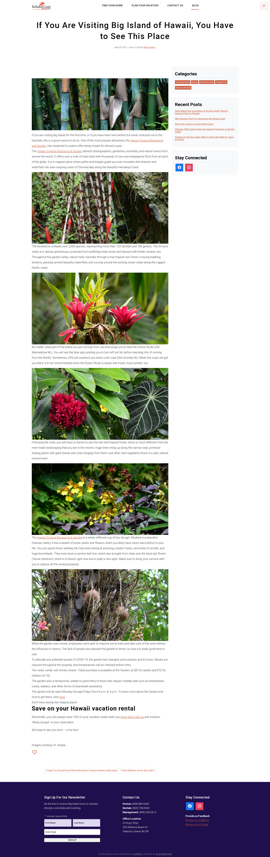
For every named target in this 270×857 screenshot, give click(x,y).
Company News (183, 82)
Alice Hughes (149, 47)
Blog (195, 5)
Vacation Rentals (144, 55)
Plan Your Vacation (145, 5)
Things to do (131, 55)
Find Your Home (112, 5)
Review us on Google (196, 824)
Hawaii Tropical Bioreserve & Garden (59, 151)
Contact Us (175, 5)
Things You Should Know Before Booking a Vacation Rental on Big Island (82, 770)
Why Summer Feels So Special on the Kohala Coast (200, 118)
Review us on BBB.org (197, 820)
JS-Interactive (164, 854)
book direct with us (132, 717)
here (62, 697)
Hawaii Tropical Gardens (77, 763)
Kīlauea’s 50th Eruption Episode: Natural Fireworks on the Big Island (204, 130)
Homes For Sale (207, 82)
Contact (138, 854)
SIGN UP (72, 840)
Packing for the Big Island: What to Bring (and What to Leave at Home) (204, 138)
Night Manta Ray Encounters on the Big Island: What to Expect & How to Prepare (201, 112)
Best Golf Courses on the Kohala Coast (194, 124)
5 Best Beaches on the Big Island (137, 770)
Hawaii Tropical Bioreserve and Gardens (49, 763)
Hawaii (122, 55)
